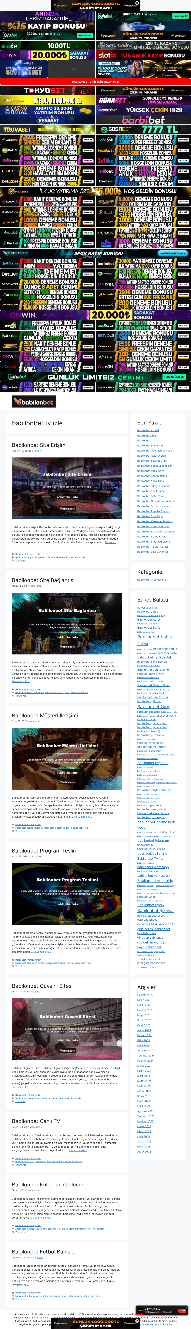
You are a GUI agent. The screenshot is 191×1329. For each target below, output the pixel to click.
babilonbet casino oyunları (150, 681)
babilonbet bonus (165, 649)
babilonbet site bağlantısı (57, 692)
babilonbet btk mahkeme (146, 653)
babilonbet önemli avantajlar (148, 893)
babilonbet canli (167, 652)
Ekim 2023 (143, 1101)
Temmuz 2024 (146, 1055)
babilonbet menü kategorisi (147, 775)
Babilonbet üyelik (150, 905)
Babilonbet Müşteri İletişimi (45, 715)
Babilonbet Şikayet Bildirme (153, 486)
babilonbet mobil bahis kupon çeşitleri (151, 779)
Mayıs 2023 (144, 1126)
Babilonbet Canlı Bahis (148, 665)
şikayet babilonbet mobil (146, 967)
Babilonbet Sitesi (168, 832)
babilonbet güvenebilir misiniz (49, 1161)
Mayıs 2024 (144, 1065)
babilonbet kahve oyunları (147, 755)
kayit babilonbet (149, 947)
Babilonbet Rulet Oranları (152, 455)
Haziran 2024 (145, 1060)
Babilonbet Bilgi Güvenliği (152, 551)
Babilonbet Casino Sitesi (153, 685)
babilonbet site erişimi (56, 557)
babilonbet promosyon (151, 817)
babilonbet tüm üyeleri (52, 1098)
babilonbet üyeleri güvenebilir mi (149, 901)
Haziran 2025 (145, 1010)
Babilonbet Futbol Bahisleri (45, 1251)
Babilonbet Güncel (146, 719)
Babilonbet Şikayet (155, 910)
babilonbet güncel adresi (152, 727)
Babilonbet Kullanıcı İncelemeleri (51, 1184)
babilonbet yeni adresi (153, 875)
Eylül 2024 (143, 1045)
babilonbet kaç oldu (152, 763)
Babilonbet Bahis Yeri (150, 496)
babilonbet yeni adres (148, 871)
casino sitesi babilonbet (156, 924)
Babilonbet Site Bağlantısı (43, 580)
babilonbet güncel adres (152, 723)
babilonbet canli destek (154, 657)
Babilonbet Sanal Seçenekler (154, 465)
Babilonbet (143, 440)
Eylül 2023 (143, 1106)
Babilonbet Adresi (148, 430)
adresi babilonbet (147, 607)
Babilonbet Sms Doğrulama (153, 541)
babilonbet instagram (151, 747)
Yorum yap (20, 560)
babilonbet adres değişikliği (151, 615)
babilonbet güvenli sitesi (27, 1098)
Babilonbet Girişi (166, 715)
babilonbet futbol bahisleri (28, 1296)
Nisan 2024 (144, 1070)
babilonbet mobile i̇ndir (146, 783)
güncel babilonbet (151, 942)
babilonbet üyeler (146, 896)
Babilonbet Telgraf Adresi (152, 546)
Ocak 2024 (143, 1085)
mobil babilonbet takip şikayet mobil (151, 952)
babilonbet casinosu (145, 690)
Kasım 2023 (144, 1096)
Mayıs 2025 (144, 1015)
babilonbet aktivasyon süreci (29, 692)
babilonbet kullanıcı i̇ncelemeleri (31, 1228)
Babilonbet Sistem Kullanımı (154, 506)
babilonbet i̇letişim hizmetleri (29, 557)
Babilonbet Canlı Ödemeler (153, 526)
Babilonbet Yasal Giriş (150, 480)
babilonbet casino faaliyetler (148, 678)
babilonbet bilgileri (144, 649)
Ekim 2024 (143, 1040)
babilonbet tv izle (76, 557)
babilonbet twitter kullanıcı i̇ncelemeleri (85, 1228)
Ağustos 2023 (145, 1111)
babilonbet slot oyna (145, 836)
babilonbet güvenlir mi (150, 735)
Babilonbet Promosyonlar (28, 554)
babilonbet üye (167, 893)
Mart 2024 (143, 1075)
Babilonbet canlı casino (153, 669)
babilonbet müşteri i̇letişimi (56, 827)
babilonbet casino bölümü (150, 673)
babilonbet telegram (153, 840)
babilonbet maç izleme (148, 771)
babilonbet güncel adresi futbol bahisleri (62, 1296)
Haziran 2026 (145, 994)
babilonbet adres (147, 611)
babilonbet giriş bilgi (169, 712)
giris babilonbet (146, 933)
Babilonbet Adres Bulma (151, 536)
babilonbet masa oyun (145, 767)
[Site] (47, 140)
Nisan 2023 (144, 1131)
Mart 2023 (143, 1136)
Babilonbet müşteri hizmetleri (154, 790)
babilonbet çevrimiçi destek (147, 889)
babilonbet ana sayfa (148, 623)
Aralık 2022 (144, 1151)
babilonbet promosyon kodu (156, 825)
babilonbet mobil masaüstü (166, 783)
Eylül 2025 (143, 1005)
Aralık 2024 (144, 1030)
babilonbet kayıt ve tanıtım (147, 759)
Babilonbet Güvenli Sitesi (42, 986)
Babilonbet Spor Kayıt (150, 516)
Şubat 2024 (144, 1080)
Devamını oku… (21, 681)
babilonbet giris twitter (152, 697)
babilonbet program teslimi (59, 963)
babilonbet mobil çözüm (146, 787)
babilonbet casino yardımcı (28, 827)
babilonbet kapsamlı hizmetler (30, 963)
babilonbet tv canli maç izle (151, 848)
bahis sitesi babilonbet (151, 915)
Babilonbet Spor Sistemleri (153, 475)
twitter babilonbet (146, 955)
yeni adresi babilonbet (148, 959)
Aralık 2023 (144, 1090)
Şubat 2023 (144, 1141)
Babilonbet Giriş (147, 435)
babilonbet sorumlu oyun (163, 836)
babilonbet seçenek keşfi (146, 832)
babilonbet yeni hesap (145, 886)
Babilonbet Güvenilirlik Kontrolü (156, 501)
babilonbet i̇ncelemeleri (149, 751)
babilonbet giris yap (149, 701)
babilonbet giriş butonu (146, 716)
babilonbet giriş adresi (148, 712)
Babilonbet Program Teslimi (45, 850)
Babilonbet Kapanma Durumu (154, 521)
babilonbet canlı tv (24, 1161)
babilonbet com (162, 689)
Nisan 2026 (144, 999)
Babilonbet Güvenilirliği (148, 731)
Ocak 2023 (143, 1146)
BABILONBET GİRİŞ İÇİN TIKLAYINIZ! (95, 81)
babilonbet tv (145, 844)
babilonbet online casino (146, 802)
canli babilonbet (147, 919)
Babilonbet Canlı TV (36, 1121)
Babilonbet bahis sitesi (154, 640)
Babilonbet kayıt (166, 754)
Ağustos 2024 (145, 1050)
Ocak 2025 (143, 1025)
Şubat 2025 (144, 1020)
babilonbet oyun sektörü (149, 805)
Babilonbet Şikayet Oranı (152, 460)
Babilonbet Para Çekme (153, 813)
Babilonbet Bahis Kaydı (151, 470)
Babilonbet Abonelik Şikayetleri (156, 531)
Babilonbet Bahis (148, 627)
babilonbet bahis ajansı (146, 632)
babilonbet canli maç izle (152, 661)
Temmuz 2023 (146, 1116)
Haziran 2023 (145, 1121)
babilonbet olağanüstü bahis (148, 798)
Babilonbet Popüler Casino (153, 511)
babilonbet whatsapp (153, 867)
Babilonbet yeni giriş (155, 880)
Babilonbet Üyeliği (165, 885)
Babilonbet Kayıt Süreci (151, 491)
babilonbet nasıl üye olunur (147, 794)
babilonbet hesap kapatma (151, 742)
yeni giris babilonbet (151, 963)
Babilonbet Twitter (151, 858)
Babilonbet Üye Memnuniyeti (154, 450)
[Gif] (95, 191)
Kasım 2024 (144, 1035)
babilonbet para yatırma (151, 809)
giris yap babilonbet (150, 937)
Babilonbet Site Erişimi (39, 445)
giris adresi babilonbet (153, 929)
